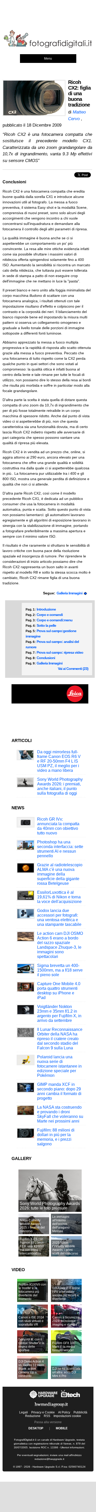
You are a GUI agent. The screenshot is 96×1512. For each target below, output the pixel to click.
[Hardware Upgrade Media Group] (51, 1408)
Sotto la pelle (46, 625)
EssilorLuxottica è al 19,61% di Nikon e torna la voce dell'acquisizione (59, 897)
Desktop (35, 1428)
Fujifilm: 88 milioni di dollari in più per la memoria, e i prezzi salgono (55, 1137)
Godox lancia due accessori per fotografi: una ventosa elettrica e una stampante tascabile (59, 917)
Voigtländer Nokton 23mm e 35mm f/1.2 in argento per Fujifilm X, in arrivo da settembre (59, 1013)
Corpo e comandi (50, 615)
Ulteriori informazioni (72, 1447)
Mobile (62, 1428)
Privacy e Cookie (43, 1412)
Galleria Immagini (70, 593)
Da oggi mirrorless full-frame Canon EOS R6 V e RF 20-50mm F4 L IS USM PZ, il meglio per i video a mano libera (59, 761)
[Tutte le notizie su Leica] (50, 702)
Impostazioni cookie (67, 1416)
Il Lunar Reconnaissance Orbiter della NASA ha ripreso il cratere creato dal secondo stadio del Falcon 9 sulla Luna (59, 1038)
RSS (47, 1416)
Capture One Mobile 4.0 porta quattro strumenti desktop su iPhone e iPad (58, 991)
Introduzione (46, 609)
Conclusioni (46, 658)
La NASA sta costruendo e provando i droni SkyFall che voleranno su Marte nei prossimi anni (60, 1114)
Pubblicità (80, 1412)
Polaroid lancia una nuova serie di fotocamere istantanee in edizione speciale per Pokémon (59, 1066)
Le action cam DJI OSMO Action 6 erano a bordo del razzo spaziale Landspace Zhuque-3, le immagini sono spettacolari (60, 945)
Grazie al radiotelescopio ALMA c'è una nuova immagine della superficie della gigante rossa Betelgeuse (59, 874)
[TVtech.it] (70, 1398)
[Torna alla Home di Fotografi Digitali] (48, 47)
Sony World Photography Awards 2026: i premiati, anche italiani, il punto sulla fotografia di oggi (60, 786)
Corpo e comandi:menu (54, 620)
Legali (23, 1412)
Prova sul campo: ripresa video (60, 652)
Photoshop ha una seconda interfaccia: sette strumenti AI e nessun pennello (60, 849)
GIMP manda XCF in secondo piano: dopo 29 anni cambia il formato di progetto (59, 1091)
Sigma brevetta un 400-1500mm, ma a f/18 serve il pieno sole (60, 970)
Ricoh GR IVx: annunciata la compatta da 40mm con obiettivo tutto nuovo (58, 826)
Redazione (32, 1416)
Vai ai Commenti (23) (73, 669)
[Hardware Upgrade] (43, 1398)
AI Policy (64, 1412)
